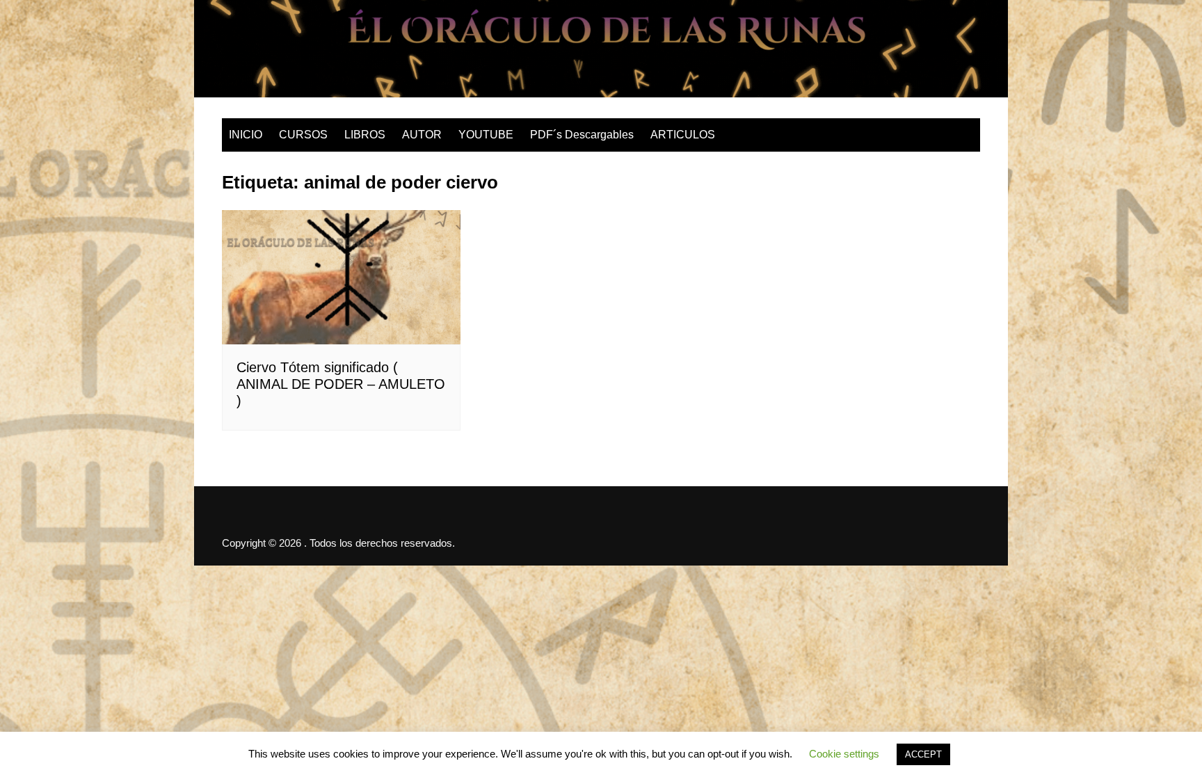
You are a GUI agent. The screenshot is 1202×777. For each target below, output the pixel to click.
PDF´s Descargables (582, 135)
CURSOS (303, 135)
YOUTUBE (485, 135)
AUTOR (422, 135)
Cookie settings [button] (844, 754)
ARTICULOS (682, 135)
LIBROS (364, 135)
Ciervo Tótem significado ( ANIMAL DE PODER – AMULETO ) (341, 384)
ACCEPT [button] (923, 754)
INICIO (245, 135)
